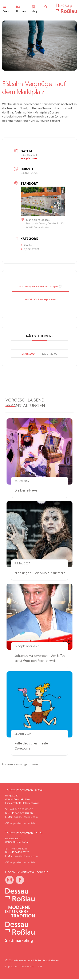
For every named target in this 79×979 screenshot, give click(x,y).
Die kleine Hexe (26, 490)
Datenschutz (27, 966)
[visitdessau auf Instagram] (9, 880)
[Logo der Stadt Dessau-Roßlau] (66, 12)
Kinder (28, 245)
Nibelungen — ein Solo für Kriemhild (40, 573)
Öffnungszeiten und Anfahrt (20, 823)
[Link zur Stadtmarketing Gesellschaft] (37, 932)
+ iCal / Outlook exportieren (40, 299)
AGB (39, 966)
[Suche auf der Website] (47, 7)
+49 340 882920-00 (21, 809)
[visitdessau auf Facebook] (20, 880)
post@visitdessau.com (26, 816)
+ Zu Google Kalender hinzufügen (38, 286)
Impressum (11, 966)
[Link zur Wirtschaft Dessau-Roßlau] (37, 911)
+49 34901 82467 (18, 848)
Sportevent (31, 249)
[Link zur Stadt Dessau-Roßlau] (37, 895)
